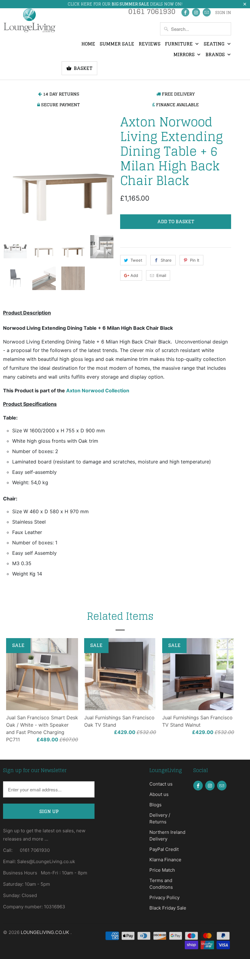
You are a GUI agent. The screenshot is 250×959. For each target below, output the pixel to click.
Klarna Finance (165, 860)
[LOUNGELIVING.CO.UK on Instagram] (196, 12)
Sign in (223, 12)
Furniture (179, 44)
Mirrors (184, 55)
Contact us (161, 784)
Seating (215, 44)
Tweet (136, 260)
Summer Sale (117, 44)
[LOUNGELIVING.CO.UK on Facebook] (185, 12)
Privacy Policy (164, 897)
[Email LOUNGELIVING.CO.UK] (207, 12)
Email (161, 275)
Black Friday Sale (167, 908)
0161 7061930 (151, 13)
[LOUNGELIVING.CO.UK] (29, 20)
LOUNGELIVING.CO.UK (45, 932)
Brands (215, 55)
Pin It (194, 260)
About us (159, 794)
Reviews (149, 44)
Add (134, 275)
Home (88, 44)
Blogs (155, 805)
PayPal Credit (164, 849)
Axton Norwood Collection (97, 390)
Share (166, 260)
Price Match (162, 870)
